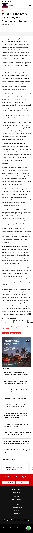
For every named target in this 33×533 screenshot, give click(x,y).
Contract (10, 320)
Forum (16, 496)
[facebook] (3, 1)
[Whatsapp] (28, 530)
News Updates (16, 499)
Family (3, 10)
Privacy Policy (17, 505)
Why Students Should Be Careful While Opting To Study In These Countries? (15, 382)
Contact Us (22, 482)
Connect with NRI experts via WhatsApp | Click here (16, 327)
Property (24, 320)
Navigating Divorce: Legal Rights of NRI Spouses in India (14, 468)
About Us (16, 510)
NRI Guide (16, 493)
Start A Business (3, 321)
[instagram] (8, 1)
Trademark (17, 320)
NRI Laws (5, 333)
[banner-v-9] (16, 365)
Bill (6, 94)
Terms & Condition (16, 507)
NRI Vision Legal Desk (7, 24)
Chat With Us (9, 482)
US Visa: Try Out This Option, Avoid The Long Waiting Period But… (16, 425)
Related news (10, 459)
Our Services (16, 489)
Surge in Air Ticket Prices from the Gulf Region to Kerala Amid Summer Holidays (16, 373)
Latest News (7, 369)
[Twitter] (5, 1)
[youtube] (10, 1)
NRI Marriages (15, 333)
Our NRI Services (9, 318)
